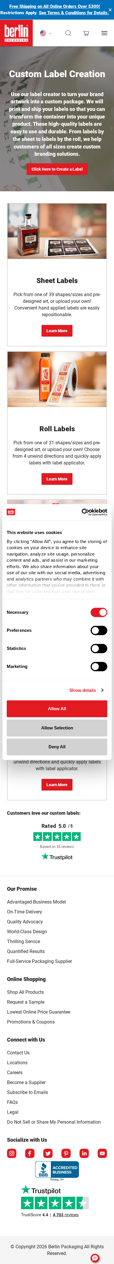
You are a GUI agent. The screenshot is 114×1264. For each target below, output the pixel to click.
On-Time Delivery (24, 912)
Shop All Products (25, 992)
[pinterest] (66, 1153)
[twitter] (48, 1153)
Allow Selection (57, 727)
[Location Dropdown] (45, 33)
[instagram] (11, 1153)
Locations (17, 1062)
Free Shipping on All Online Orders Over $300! (54, 6)
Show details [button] (82, 690)
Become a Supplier (26, 1082)
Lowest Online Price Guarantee (38, 1012)
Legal (12, 1112)
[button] (68, 33)
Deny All (57, 746)
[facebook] (29, 1153)
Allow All (57, 708)
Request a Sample (25, 1002)
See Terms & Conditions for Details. (74, 12)
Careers (15, 1072)
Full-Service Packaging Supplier (39, 961)
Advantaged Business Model (36, 902)
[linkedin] (84, 1153)
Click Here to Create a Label (57, 169)
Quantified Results (26, 951)
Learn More (57, 330)
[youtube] (102, 1153)
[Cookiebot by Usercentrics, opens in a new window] (82, 512)
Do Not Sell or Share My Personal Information (54, 1121)
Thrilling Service (23, 941)
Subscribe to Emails (27, 1092)
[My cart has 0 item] (86, 33)
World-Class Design (27, 931)
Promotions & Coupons (31, 1022)
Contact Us (18, 1053)
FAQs (12, 1102)
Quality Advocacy (25, 921)
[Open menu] (104, 33)
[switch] (99, 630)
